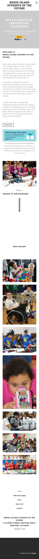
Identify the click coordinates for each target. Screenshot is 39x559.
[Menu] (36, 2)
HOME (19, 491)
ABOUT (18, 504)
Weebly (34, 553)
